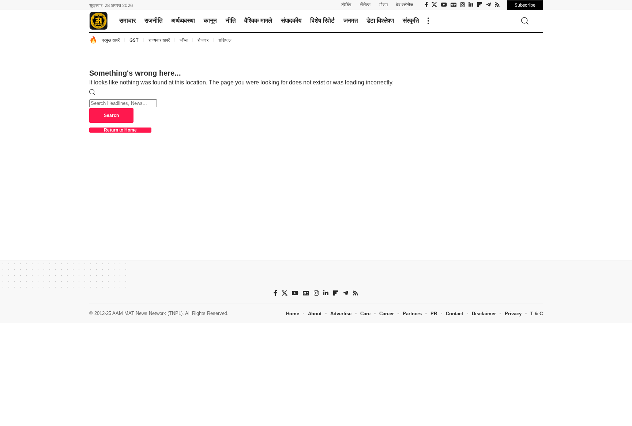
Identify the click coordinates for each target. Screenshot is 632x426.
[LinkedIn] (471, 4)
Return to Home (120, 130)
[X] (434, 4)
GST (134, 40)
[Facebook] (426, 4)
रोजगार (203, 40)
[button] (428, 21)
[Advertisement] (316, 374)
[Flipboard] (479, 4)
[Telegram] (488, 4)
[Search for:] (123, 103)
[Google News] (453, 4)
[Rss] (497, 4)
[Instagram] (462, 4)
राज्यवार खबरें (159, 40)
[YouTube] (444, 4)
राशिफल (225, 40)
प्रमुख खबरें (111, 40)
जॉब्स (184, 40)
